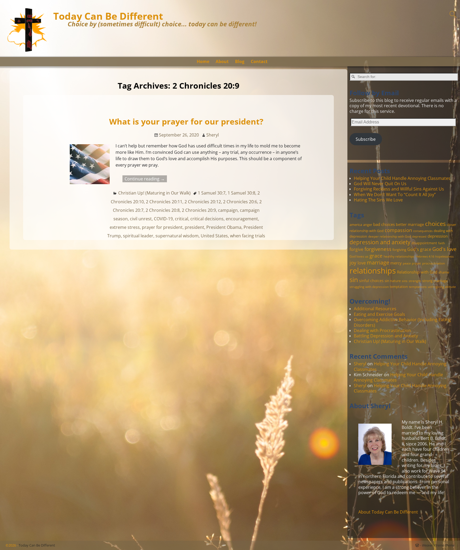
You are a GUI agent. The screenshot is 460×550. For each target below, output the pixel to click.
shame (443, 272)
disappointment (424, 243)
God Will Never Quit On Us (380, 184)
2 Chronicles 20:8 (163, 210)
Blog (239, 61)
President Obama (223, 227)
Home (203, 61)
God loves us (359, 256)
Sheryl (360, 364)
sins (405, 281)
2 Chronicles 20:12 (202, 202)
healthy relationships (399, 256)
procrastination (433, 263)
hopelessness (444, 256)
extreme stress (125, 227)
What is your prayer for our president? (186, 121)
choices (435, 224)
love (362, 263)
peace (407, 263)
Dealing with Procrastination (382, 330)
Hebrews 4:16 (425, 256)
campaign (228, 210)
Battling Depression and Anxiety (386, 336)
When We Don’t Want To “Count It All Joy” (395, 194)
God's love (444, 249)
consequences (423, 231)
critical (181, 219)
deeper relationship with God (389, 236)
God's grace (419, 249)
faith (441, 243)
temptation (399, 286)
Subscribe (366, 139)
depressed (419, 236)
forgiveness (377, 249)
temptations (418, 286)
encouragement (242, 219)
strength (415, 281)
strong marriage (434, 280)
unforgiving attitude (442, 287)
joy (353, 262)
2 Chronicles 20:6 (240, 202)
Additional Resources (375, 309)
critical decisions (207, 219)
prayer (416, 263)
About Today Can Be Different (388, 512)
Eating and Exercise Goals (379, 314)
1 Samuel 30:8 (241, 193)
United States (214, 236)
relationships (373, 270)
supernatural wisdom (177, 236)
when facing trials (247, 236)
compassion (398, 230)
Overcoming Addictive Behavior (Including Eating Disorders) (402, 322)
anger (367, 224)
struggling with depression (369, 286)
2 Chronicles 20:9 (199, 210)
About (222, 61)
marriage (378, 262)
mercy (396, 263)
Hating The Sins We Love (378, 200)
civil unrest (141, 219)
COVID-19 (163, 219)
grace (376, 255)
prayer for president (162, 227)
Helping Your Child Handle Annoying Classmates (402, 178)
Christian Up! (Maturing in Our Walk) (154, 193)
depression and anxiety (380, 242)
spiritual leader (138, 236)
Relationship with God (417, 272)
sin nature (393, 280)
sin (354, 279)
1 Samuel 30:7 (211, 193)
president (194, 227)
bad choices (384, 224)
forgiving (399, 249)
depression (438, 236)
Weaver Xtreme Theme (438, 545)
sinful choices (371, 280)
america (356, 224)
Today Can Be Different (108, 16)
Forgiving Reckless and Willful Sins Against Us (399, 189)
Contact (259, 61)
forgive (356, 249)
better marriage (410, 224)
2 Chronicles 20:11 (164, 202)
